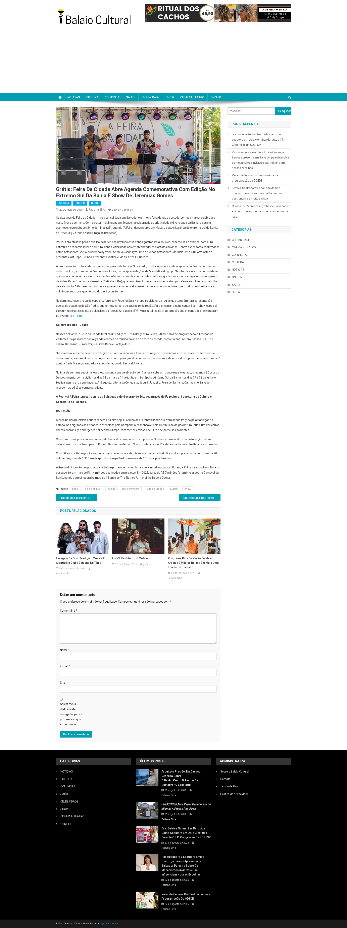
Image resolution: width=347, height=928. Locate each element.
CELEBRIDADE (150, 97)
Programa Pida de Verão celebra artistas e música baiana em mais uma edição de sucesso (193, 563)
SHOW (170, 97)
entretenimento (130, 488)
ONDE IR (216, 97)
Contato (225, 779)
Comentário (68, 610)
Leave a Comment (122, 209)
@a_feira (76, 315)
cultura (111, 488)
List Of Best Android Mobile (130, 558)
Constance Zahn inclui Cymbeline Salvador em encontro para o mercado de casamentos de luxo (261, 211)
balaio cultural (93, 488)
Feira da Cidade (155, 488)
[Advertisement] (173, 63)
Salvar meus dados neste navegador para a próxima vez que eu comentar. (71, 714)
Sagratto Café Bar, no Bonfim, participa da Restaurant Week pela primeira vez (201, 497)
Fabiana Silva (97, 209)
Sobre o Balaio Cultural (234, 771)
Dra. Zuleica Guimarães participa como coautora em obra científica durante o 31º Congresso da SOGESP (258, 139)
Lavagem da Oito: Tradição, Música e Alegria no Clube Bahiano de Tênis (80, 560)
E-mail (65, 666)
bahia (75, 488)
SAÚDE (130, 97)
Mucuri (174, 488)
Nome (65, 650)
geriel (146, 564)
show (188, 488)
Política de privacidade (234, 794)
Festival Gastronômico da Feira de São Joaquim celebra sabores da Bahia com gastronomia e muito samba (257, 193)
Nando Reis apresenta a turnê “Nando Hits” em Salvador (79, 497)
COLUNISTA (112, 97)
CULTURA (92, 97)
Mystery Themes (109, 923)
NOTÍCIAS (73, 97)
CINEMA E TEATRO (192, 97)
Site (62, 682)
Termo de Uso (229, 786)
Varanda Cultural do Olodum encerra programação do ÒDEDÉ (255, 178)
